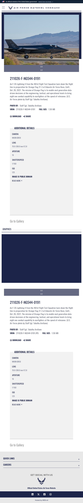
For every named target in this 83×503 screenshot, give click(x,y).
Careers (7, 464)
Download (16, 116)
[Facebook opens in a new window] (44, 494)
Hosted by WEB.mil (41, 500)
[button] (45, 2)
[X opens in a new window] (38, 494)
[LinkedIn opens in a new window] (32, 494)
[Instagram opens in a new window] (50, 494)
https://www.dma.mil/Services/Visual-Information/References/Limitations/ (37, 197)
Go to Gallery (17, 221)
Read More (16, 180)
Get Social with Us (41, 475)
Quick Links (8, 458)
